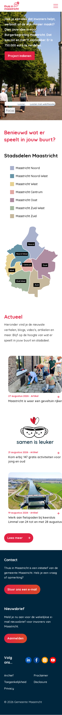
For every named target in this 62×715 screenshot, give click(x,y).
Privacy (9, 688)
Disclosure (40, 682)
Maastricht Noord (28, 168)
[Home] (16, 6)
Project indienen (19, 56)
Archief (9, 675)
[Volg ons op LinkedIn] (28, 660)
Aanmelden (15, 638)
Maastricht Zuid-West (30, 208)
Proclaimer (41, 675)
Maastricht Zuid (26, 216)
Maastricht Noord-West (32, 176)
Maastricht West (27, 184)
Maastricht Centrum (29, 192)
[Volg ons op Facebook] (36, 660)
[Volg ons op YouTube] (53, 660)
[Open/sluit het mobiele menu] (55, 6)
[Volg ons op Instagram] (45, 660)
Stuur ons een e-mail (22, 589)
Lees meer (15, 538)
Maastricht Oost (26, 200)
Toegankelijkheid (15, 682)
